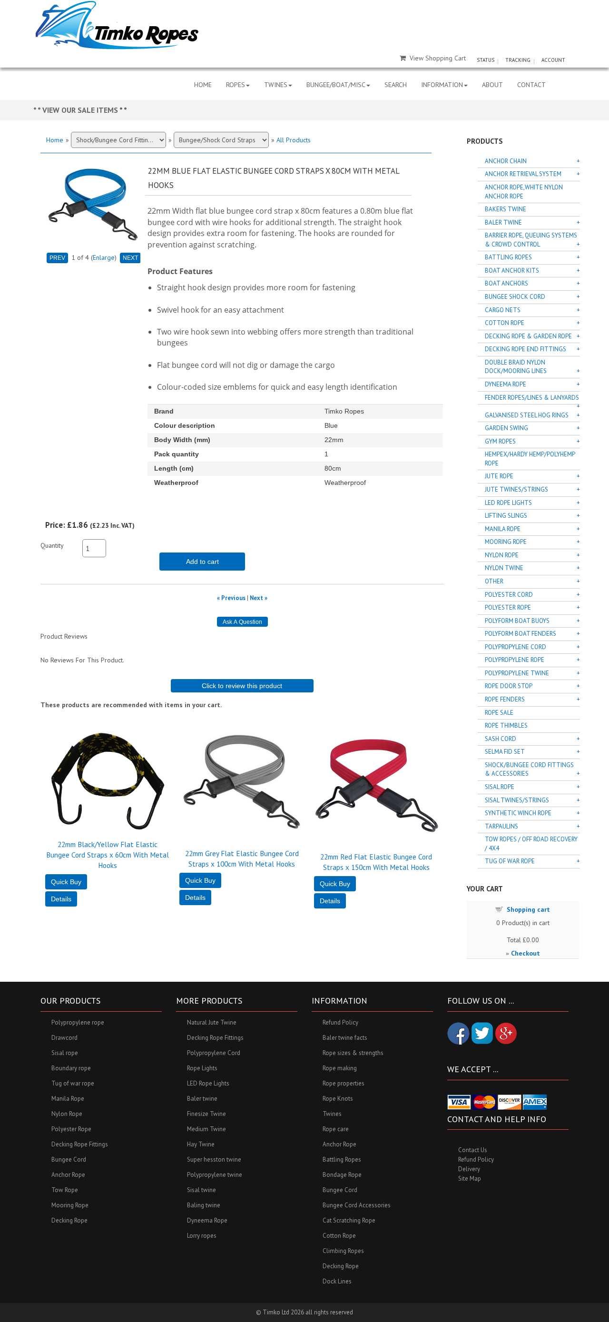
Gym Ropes (500, 441)
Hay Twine (201, 1144)
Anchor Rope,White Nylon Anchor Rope (524, 191)
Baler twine (202, 1099)
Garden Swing (506, 428)
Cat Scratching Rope (349, 1220)
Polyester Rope (508, 607)
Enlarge (104, 257)
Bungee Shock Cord (515, 297)
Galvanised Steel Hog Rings (527, 415)
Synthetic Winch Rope (518, 813)
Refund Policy (340, 1022)
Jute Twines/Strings (516, 489)
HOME (203, 84)
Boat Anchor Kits (512, 270)
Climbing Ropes (343, 1251)
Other (494, 581)
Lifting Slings (506, 516)
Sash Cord (500, 739)
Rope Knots (338, 1099)
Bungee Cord (68, 1159)
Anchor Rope (68, 1175)
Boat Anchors (506, 283)
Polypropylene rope (77, 1022)
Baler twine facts (345, 1038)
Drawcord (64, 1038)
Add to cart (202, 561)
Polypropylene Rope (514, 660)
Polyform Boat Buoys (517, 621)
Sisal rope (64, 1053)
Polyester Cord (509, 595)
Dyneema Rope (505, 384)
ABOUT (492, 84)
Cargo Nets (503, 310)
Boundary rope (71, 1068)
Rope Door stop (508, 686)
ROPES (235, 84)
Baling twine (203, 1205)
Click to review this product (242, 685)
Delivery (469, 1169)
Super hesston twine (214, 1159)
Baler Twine (503, 222)
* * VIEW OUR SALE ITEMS (76, 110)
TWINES (275, 84)
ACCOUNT (553, 60)
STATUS (485, 60)
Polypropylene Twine (517, 673)
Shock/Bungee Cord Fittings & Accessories (529, 769)
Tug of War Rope (510, 861)
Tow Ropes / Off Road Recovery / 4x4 (531, 843)
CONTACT (531, 84)
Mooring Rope (506, 542)
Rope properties (343, 1083)
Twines (332, 1114)
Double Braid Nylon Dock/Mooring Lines (516, 366)
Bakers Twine (505, 209)
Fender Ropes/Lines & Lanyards (532, 398)
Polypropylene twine (214, 1175)
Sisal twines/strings (517, 800)
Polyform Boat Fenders (520, 634)
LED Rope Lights (508, 503)
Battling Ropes (508, 257)
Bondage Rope (342, 1175)
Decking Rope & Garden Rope (528, 336)
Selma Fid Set (505, 752)
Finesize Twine (206, 1114)
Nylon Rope (502, 555)
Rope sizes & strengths (353, 1053)
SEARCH (395, 84)
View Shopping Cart (438, 58)
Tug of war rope (72, 1083)
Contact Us (472, 1150)
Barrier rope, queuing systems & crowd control (531, 239)
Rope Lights (202, 1068)
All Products (293, 140)
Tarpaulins (501, 826)
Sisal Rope (499, 787)
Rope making (340, 1068)
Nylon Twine (504, 568)
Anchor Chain (506, 161)
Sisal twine (201, 1190)
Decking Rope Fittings (79, 1144)
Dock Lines (337, 1281)
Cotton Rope (504, 323)
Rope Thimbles (506, 725)
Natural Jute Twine (211, 1022)
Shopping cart (528, 909)
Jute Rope (499, 476)
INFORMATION (442, 84)
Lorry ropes (201, 1236)
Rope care (336, 1129)
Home (54, 140)
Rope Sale (499, 713)
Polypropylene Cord (515, 647)
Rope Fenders (505, 699)
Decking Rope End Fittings (525, 349)
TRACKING (517, 60)
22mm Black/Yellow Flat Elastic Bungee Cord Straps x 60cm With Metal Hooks (107, 854)
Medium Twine (206, 1129)
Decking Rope (69, 1220)
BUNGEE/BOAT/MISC (335, 84)
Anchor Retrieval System (523, 174)
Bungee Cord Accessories (357, 1205)
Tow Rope (64, 1190)
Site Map (469, 1178)
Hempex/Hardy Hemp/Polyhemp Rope (530, 458)
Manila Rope (503, 529)
